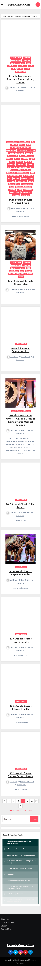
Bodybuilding (16, 60)
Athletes (27, 57)
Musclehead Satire (14, 175)
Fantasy (25, 159)
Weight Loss (14, 192)
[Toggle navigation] (2, 4)
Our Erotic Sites (27, 178)
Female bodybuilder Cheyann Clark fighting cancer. (20, 79)
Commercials (12, 156)
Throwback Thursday (23, 187)
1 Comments (20, 91)
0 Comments (21, 785)
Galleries (28, 161)
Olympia (16, 178)
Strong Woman (17, 69)
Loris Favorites (22, 173)
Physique (11, 181)
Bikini (29, 145)
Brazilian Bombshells (15, 153)
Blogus (31, 960)
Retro (31, 181)
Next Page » (27, 810)
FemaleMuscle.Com (19, 4)
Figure (32, 159)
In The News (12, 66)
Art (33, 142)
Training (12, 190)
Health (30, 164)
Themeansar (20, 963)
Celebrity (26, 60)
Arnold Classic (16, 57)
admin (13, 208)
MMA (32, 173)
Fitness (19, 161)
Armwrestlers (12, 142)
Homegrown (23, 167)
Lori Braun (22, 66)
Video (27, 69)
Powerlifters (21, 181)
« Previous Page (15, 810)
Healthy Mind (12, 167)
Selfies (31, 66)
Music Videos (28, 175)
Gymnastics (21, 164)
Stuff (12, 187)
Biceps (21, 145)
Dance (17, 159)
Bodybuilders (26, 147)
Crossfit (9, 159)
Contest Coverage (17, 63)
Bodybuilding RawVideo (26, 150)
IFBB (28, 63)
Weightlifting (21, 71)
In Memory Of (15, 170)
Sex (17, 184)
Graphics (11, 164)
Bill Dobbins (14, 147)
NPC (9, 178)
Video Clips (28, 190)
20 (36, 801)
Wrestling (16, 195)
